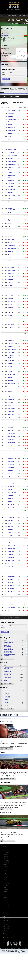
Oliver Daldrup (10, 285)
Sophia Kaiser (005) (11, 195)
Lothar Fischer (11, 601)
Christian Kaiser (11, 239)
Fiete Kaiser (10, 158)
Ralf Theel (10, 610)
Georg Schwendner (11, 408)
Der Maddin (10, 315)
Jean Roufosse (11, 470)
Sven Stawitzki (11, 421)
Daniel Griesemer (11, 573)
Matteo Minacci (11, 585)
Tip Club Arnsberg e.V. (11, 948)
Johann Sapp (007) (11, 143)
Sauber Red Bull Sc (8, 679)
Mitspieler (5, 864)
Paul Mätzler (10, 276)
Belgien (17, 96)
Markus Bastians (11, 414)
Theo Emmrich (11, 152)
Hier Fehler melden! (14, 4)
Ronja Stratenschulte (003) (10, 654)
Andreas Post (10, 539)
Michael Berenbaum (12, 504)
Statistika (5, 870)
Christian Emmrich (11, 202)
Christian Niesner (11, 582)
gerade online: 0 (6, 924)
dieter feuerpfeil (11, 508)
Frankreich (5, 96)
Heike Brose (10, 257)
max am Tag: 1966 (6, 928)
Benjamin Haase (11, 396)
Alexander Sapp (11, 113)
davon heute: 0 (6, 920)
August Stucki (10, 511)
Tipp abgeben (5, 856)
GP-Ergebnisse (6, 879)
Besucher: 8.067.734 (7, 918)
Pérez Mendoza (8, 697)
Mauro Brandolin (11, 560)
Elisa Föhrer (10, 212)
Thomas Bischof (11, 183)
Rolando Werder (11, 551)
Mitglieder (5, 897)
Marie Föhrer (10, 192)
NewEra (5, 680)
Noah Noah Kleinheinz (12, 532)
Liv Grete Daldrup (11, 442)
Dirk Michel (10, 366)
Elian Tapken (10, 529)
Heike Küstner (10, 604)
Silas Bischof (10, 405)
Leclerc (6, 699)
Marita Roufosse (11, 567)
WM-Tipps (5, 907)
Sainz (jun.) (7, 696)
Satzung (4, 901)
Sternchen (5, 909)
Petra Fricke (10, 346)
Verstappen (7, 692)
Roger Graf (10, 304)
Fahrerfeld (5, 885)
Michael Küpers (11, 486)
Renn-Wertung (6, 852)
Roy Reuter (10, 455)
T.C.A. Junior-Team (7, 671)
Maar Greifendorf (11, 383)
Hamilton (7, 693)
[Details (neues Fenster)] (26, 642)
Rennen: (4, 74)
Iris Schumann (10, 320)
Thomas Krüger (11, 570)
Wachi (9, 480)
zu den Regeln (7, 809)
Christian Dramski (11, 545)
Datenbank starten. (8, 841)
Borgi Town (6, 668)
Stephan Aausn (11, 542)
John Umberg (10, 116)
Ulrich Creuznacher (11, 189)
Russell (7, 695)
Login (4, 848)
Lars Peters (10, 594)
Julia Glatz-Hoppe (11, 548)
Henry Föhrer (10, 298)
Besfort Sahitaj (11, 411)
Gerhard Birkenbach (12, 492)
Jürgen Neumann (11, 464)
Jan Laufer (10, 377)
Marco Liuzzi (10, 526)
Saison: (3, 72)
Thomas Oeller (11, 402)
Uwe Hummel (10, 495)
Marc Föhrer (10, 124)
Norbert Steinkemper (12, 161)
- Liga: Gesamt (6, 862)
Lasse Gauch (10, 363)
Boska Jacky (10, 261)
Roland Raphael (11, 399)
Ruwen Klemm (11, 340)
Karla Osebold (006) (11, 110)
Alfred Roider (10, 186)
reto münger (10, 307)
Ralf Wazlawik (11, 360)
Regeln (4, 868)
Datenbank (5, 891)
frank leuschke (11, 273)
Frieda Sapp (10, 386)
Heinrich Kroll (10, 230)
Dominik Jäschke (11, 292)
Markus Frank (10, 380)
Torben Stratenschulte (12, 155)
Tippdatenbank (6, 866)
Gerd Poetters (11, 312)
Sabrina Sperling (11, 352)
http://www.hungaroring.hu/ (6, 56)
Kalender (4, 887)
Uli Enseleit (10, 489)
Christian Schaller (11, 337)
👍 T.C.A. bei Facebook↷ (8, 937)
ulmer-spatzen (7, 674)
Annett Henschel (11, 334)
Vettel (6, 705)
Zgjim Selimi (10, 598)
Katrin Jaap (10, 330)
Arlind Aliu (10, 473)
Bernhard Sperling (11, 301)
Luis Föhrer (10, 236)
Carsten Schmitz (11, 467)
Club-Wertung (6, 905)
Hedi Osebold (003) (11, 130)
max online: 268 (6, 930)
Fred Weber (10, 391)
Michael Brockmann (11, 591)
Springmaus (10, 427)
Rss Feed (4, 935)
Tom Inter (10, 371)
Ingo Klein (10, 133)
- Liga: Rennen (6, 860)
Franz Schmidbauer (11, 270)
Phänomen (6, 676)
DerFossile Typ (11, 517)
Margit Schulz (10, 254)
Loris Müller (10, 535)
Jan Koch (9, 226)
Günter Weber (11, 439)
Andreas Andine (11, 445)
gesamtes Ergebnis (8, 659)
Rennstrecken (5, 889)
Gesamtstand (5, 854)
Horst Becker (10, 136)
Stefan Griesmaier (11, 433)
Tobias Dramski (11, 514)
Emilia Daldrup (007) (12, 149)
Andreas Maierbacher (12, 458)
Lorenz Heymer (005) (12, 164)
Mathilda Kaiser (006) (12, 139)
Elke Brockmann (11, 588)
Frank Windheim (11, 180)
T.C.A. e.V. (5, 670)
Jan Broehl (10, 476)
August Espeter (11, 267)
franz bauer (10, 251)
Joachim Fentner (11, 430)
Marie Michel (10, 264)
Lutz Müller (10, 501)
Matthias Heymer (11, 374)
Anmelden (5, 850)
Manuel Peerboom (11, 452)
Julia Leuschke (10, 520)
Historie (4, 899)
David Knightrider (11, 245)
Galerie (4, 903)
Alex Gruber (10, 223)
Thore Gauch (10, 295)
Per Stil (9, 523)
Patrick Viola (10, 554)
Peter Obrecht (11, 327)
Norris (6, 700)
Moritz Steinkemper (12, 248)
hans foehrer (10, 279)
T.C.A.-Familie (5, 912)
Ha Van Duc (10, 172)
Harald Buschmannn (12, 563)
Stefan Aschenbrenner (12, 343)
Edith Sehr (10, 242)
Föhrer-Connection (8, 673)
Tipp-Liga (5, 858)
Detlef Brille (10, 417)
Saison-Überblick (6, 883)
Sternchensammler (8, 667)
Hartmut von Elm (11, 449)
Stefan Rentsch (11, 216)
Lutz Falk (9, 424)
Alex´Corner (5, 876)
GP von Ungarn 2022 (4, 35)
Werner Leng (10, 498)
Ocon (6, 703)
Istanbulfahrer (7, 677)
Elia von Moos (10, 579)
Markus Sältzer (11, 198)
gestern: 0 (5, 922)
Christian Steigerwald (12, 483)
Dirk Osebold (10, 146)
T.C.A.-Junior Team (6, 911)
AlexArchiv (5, 877)
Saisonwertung (6, 881)
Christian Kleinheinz (12, 349)
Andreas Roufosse (11, 576)
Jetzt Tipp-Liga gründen (9, 778)
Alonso (6, 702)
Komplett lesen (7, 748)
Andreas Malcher (11, 461)
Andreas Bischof (11, 557)
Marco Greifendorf (11, 436)
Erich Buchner (10, 233)
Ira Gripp (9, 289)
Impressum (18, 948)
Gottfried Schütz (11, 607)
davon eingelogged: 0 (7, 926)
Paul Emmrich (10, 282)
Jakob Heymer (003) (11, 127)
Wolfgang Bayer (11, 324)
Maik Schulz (10, 205)
